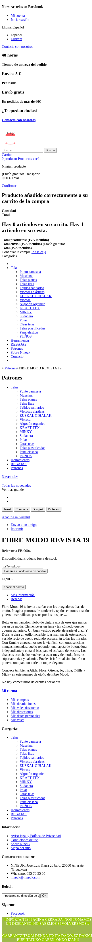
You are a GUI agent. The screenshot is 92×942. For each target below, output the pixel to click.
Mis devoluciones (23, 704)
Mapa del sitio (21, 848)
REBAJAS (19, 344)
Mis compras (20, 700)
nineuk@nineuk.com (25, 877)
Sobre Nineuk (20, 352)
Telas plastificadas (32, 328)
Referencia (10, 551)
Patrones (17, 348)
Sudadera (26, 316)
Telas (14, 268)
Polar (23, 320)
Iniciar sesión (20, 20)
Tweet (7, 509)
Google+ (38, 509)
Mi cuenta (9, 691)
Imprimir (17, 529)
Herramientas (20, 340)
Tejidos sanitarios (32, 288)
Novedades (10, 477)
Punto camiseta (30, 272)
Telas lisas (27, 284)
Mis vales (17, 720)
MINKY (26, 312)
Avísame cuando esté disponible (25, 571)
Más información (23, 595)
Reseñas (16, 599)
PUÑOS (26, 336)
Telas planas (28, 280)
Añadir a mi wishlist (16, 517)
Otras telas (27, 324)
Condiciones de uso (24, 840)
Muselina (26, 276)
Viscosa (25, 300)
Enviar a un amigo (24, 525)
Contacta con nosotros (17, 46)
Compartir (22, 509)
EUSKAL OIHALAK (36, 296)
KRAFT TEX (30, 308)
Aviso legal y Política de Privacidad (36, 836)
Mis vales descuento (25, 708)
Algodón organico (32, 304)
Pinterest (54, 509)
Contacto (17, 356)
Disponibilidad (12, 558)
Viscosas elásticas (32, 292)
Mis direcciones (22, 712)
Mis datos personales (25, 716)
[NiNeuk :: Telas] (36, 146)
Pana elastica (29, 332)
